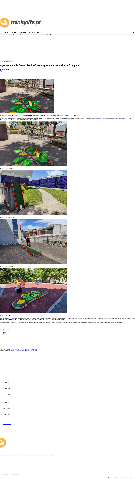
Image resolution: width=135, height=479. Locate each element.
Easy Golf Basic (100, 118)
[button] (133, 32)
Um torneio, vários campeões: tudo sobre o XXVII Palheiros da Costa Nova (18, 412)
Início (1, 34)
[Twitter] (8, 74)
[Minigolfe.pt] (17, 442)
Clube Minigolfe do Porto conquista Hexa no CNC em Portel (22, 350)
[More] (25, 74)
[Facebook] (132, 12)
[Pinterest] (13, 74)
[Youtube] (134, 12)
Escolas (5, 334)
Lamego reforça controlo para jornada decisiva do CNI (13, 386)
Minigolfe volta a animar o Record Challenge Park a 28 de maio (23, 349)
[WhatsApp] (19, 74)
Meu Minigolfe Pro (35, 119)
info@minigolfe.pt (13, 459)
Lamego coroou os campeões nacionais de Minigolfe (12, 379)
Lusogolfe (6, 329)
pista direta (117, 118)
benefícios (13, 318)
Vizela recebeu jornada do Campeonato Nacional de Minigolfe (15, 392)
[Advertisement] (67, 47)
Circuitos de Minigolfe (8, 34)
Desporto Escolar (7, 61)
